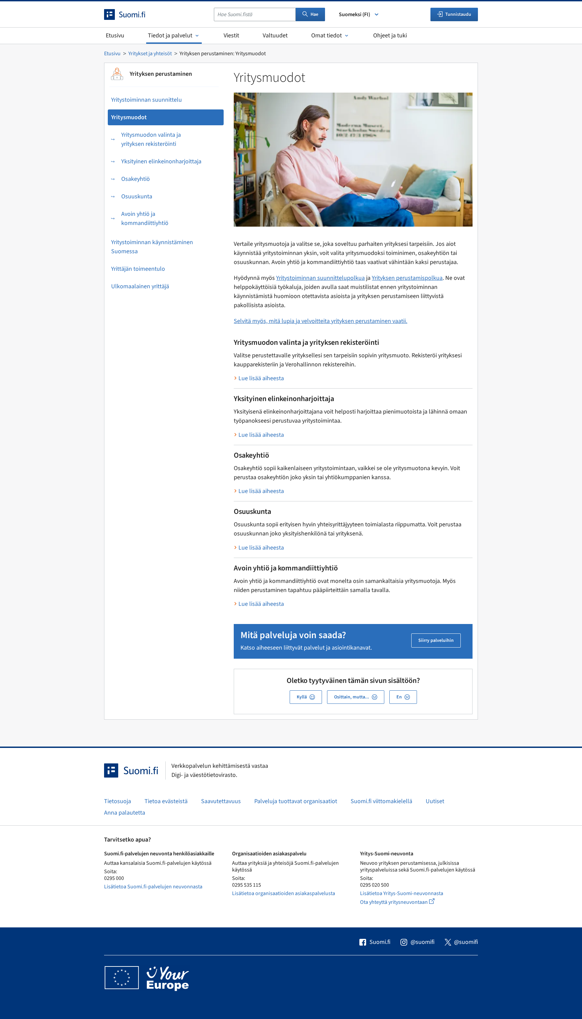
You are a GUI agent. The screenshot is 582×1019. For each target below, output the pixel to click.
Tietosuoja (117, 801)
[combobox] (255, 14)
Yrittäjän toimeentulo (138, 269)
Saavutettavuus (221, 801)
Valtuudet (275, 35)
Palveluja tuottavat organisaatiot (295, 801)
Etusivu (115, 35)
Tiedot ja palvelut (170, 35)
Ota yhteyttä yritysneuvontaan (405, 902)
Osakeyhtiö (135, 179)
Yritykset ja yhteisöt (150, 53)
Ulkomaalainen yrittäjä (140, 286)
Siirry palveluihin (436, 640)
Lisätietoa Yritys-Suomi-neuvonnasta (401, 893)
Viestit (231, 35)
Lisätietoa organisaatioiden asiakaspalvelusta (283, 893)
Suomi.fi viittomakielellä (381, 801)
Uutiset (435, 801)
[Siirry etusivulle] (130, 14)
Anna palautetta (124, 813)
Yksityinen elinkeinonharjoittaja (161, 161)
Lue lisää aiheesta (261, 378)
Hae (314, 14)
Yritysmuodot (129, 117)
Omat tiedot (326, 35)
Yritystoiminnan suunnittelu (146, 100)
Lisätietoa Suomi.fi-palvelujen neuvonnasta (153, 886)
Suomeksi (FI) (354, 14)
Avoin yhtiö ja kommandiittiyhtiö (144, 218)
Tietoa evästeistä (166, 801)
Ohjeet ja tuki (390, 35)
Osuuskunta (136, 196)
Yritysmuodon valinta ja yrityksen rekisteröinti (151, 139)
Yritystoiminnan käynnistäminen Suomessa (152, 247)
